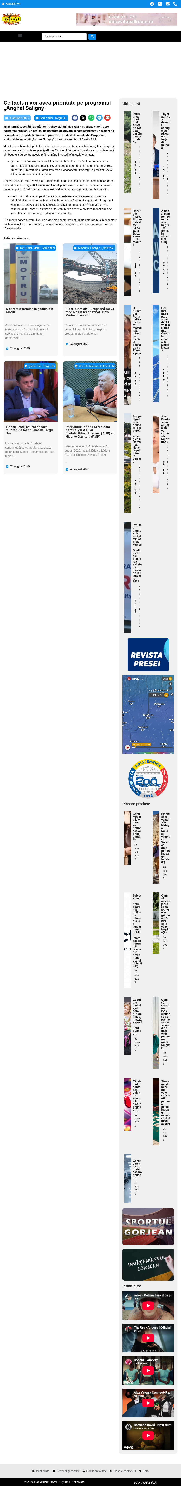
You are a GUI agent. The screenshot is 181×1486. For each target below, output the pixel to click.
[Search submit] (92, 37)
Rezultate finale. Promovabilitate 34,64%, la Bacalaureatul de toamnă (137, 227)
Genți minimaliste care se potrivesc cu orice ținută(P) (137, 826)
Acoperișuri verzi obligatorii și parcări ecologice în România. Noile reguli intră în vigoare (137, 439)
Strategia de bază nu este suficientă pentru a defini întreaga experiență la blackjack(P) (165, 1102)
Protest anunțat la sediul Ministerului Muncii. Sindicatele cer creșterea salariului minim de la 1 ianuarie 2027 (137, 553)
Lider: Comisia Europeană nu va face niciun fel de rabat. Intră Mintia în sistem (90, 312)
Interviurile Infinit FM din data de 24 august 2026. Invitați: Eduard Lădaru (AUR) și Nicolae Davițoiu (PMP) (90, 431)
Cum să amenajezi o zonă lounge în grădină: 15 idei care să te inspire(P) (165, 914)
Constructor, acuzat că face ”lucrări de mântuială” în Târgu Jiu (29, 430)
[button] (20, 35)
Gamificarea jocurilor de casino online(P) (137, 1169)
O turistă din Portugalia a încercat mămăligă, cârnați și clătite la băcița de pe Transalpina (137, 331)
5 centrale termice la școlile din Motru (29, 310)
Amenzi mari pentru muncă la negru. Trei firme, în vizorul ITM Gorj (165, 226)
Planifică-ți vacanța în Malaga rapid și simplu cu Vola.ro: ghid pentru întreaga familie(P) (165, 838)
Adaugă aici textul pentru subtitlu (127, 135)
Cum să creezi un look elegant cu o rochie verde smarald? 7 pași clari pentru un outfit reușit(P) (165, 1023)
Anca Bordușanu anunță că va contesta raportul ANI (165, 429)
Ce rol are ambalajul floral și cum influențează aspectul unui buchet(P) (137, 1016)
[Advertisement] (90, 68)
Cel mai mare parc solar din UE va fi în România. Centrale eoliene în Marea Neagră (165, 329)
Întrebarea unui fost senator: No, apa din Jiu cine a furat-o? (137, 128)
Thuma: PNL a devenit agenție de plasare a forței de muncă (165, 130)
